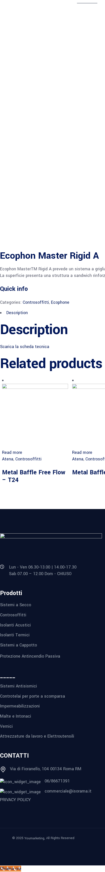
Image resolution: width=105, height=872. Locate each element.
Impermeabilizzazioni (20, 706)
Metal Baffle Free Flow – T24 (33, 476)
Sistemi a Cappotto (18, 645)
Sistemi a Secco (15, 605)
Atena (7, 459)
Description (17, 313)
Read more (12, 452)
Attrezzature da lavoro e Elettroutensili (37, 736)
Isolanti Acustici (15, 625)
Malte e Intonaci (15, 716)
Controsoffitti (36, 302)
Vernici (6, 726)
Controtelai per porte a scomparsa (32, 696)
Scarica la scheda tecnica (24, 347)
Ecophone (60, 302)
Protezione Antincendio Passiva (30, 656)
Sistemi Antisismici (18, 686)
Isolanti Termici (15, 635)
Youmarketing (34, 838)
